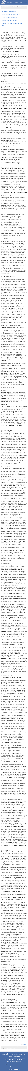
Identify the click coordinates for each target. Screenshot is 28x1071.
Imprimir (24, 1044)
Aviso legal (5, 1058)
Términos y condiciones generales (9, 11)
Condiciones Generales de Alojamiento (10, 14)
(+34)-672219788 (16, 1056)
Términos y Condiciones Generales (17, 1058)
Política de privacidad (9, 1059)
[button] (26, 2)
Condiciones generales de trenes (9, 20)
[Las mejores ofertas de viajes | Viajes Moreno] (11, 2)
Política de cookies (19, 1059)
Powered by (14, 1069)
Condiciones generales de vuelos (9, 17)
